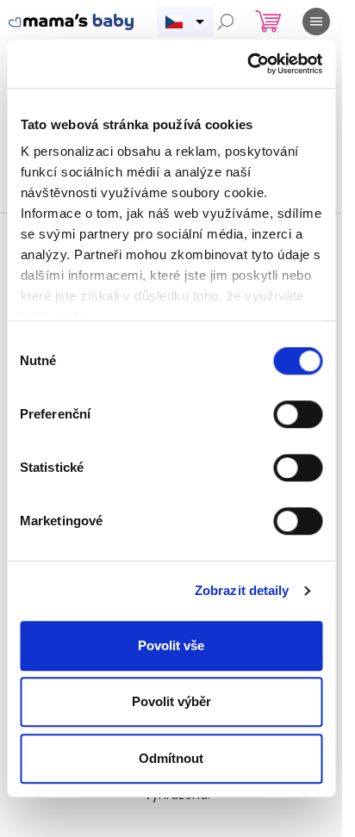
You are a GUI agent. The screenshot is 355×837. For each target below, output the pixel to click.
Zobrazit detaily (242, 590)
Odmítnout (171, 758)
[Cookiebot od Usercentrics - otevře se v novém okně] (246, 64)
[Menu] (316, 21)
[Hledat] (226, 21)
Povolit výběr (171, 701)
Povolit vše (171, 645)
